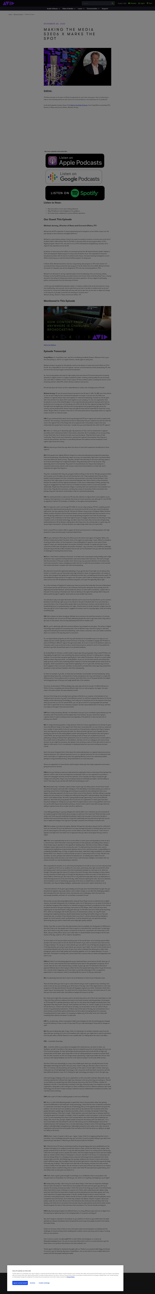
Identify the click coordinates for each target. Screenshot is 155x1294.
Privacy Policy (71, 1277)
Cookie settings (44, 1283)
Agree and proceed (20, 1283)
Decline (32, 1283)
